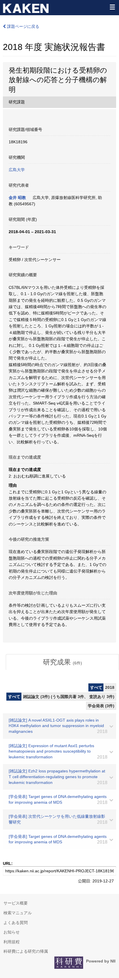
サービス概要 (15, 903)
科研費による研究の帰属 (25, 951)
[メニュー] (112, 7)
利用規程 (11, 942)
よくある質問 (15, 922)
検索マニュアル (17, 913)
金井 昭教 (17, 197)
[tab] (62, 662)
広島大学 (17, 169)
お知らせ (11, 932)
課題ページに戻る (22, 26)
